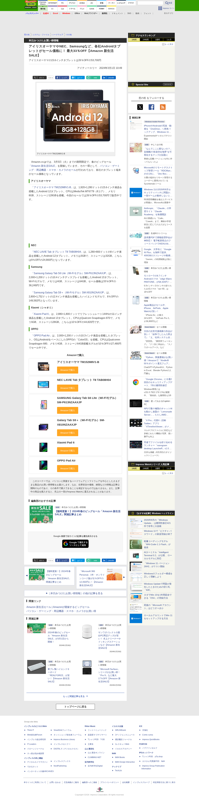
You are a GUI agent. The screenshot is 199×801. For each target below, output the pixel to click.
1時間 (134, 40)
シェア (64, 78)
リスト (50, 78)
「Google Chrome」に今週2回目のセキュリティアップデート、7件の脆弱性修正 (158, 382)
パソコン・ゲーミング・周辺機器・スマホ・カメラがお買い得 (61, 611)
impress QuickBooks (151, 739)
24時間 (146, 40)
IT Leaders (31, 744)
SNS (129, 13)
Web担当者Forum (34, 735)
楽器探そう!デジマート (97, 735)
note (95, 78)
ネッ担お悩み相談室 (35, 753)
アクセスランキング (145, 35)
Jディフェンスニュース (125, 735)
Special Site (142, 84)
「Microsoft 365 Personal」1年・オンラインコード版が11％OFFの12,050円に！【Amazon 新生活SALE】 (92, 578)
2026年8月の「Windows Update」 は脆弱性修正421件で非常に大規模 (157, 523)
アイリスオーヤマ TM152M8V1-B (78, 362)
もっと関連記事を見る (74, 696)
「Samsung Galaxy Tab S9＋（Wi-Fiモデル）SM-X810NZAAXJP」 (68, 292)
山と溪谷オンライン (96, 753)
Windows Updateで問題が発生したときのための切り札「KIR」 (157, 587)
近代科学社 (89, 762)
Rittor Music (90, 726)
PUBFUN (143, 744)
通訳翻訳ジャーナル (123, 739)
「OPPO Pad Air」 (41, 335)
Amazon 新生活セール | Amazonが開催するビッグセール (58, 607)
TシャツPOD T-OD (96, 739)
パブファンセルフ (149, 748)
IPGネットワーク (146, 753)
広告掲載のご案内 (71, 782)
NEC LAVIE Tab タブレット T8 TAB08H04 (84, 379)
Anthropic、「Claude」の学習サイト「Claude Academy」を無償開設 (157, 211)
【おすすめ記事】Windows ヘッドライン (155, 513)
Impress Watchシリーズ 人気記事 (152, 464)
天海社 (145, 730)
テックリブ (116, 767)
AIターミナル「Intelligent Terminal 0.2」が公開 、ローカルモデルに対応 (158, 555)
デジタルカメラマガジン (37, 762)
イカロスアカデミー (123, 749)
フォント (147, 13)
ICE (140, 726)
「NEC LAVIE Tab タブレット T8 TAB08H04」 (57, 251)
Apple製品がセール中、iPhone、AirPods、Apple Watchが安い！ (156, 308)
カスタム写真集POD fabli (153, 761)
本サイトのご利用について (35, 782)
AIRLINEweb (120, 730)
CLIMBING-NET (94, 757)
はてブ (79, 78)
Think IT (30, 730)
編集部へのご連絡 (89, 782)
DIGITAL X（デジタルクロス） (66, 749)
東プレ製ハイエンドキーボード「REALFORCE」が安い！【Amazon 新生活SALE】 (59, 675)
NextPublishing (60, 766)
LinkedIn (111, 78)
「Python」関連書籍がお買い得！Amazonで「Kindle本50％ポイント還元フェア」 (158, 360)
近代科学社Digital (95, 766)
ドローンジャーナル (35, 749)
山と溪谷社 (89, 749)
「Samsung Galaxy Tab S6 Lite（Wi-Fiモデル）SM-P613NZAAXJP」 (70, 273)
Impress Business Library (64, 739)
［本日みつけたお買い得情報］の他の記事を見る (75, 593)
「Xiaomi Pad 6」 (41, 314)
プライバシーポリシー (109, 782)
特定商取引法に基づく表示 (164, 782)
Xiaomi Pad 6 (65, 442)
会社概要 (126, 782)
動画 (137, 13)
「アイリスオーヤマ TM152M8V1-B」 (52, 187)
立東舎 (90, 744)
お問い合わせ (55, 782)
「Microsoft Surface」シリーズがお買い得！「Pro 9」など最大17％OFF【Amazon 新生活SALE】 (109, 675)
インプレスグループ (141, 782)
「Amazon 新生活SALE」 (43, 166)
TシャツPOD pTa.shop (152, 756)
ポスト (41, 78)
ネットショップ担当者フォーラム (68, 735)
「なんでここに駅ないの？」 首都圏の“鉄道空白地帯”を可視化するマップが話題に (159, 151)
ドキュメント (117, 13)
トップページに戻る (75, 706)
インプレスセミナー (62, 744)
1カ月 (169, 40)
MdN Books (120, 757)
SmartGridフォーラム (63, 730)
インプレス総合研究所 (36, 739)
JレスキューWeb (122, 744)
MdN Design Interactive (125, 762)
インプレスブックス (62, 761)
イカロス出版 (117, 726)
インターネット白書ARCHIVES (40, 771)
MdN (114, 753)
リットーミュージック (97, 730)
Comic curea (147, 735)
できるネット (32, 767)
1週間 (157, 40)
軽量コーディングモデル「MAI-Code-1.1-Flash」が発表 (157, 544)
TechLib (118, 770)
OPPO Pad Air (66, 460)
